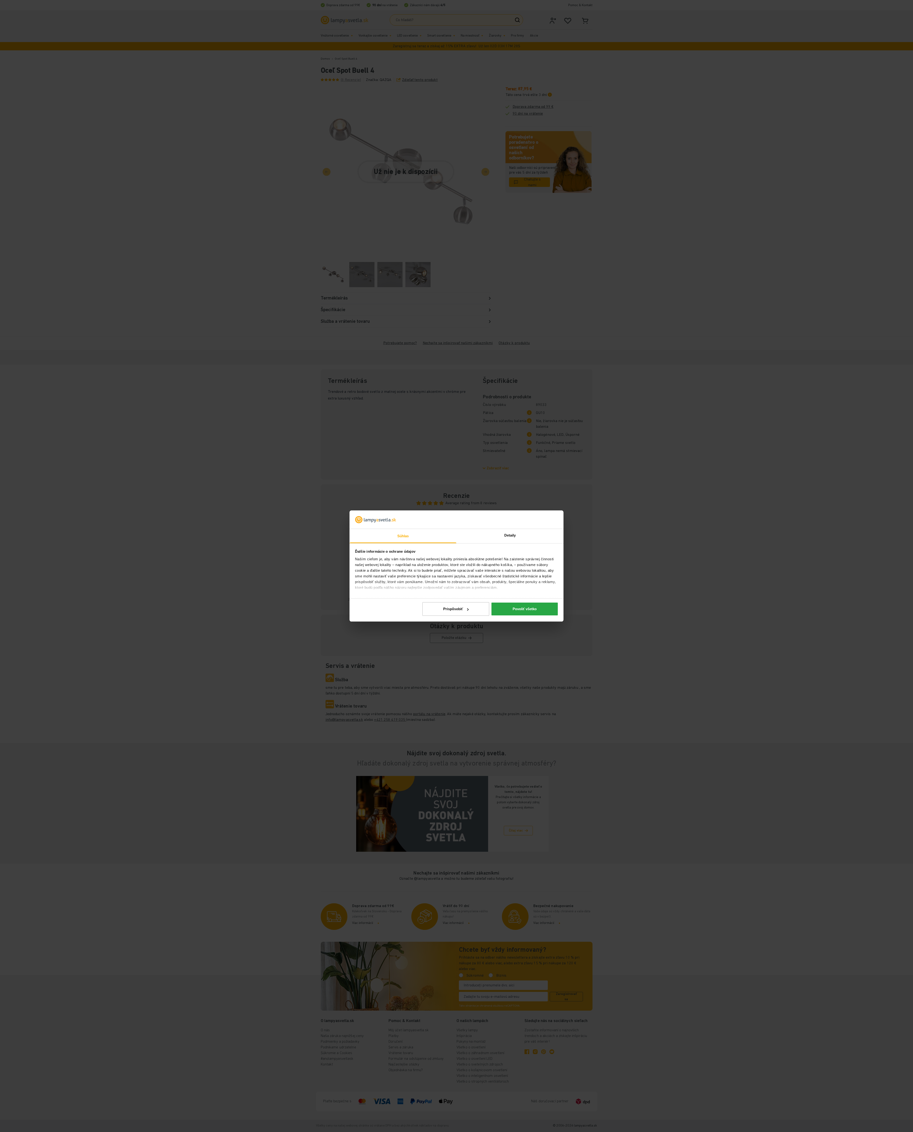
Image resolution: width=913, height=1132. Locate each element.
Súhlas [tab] (403, 536)
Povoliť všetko (525, 609)
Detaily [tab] (510, 535)
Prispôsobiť (453, 609)
